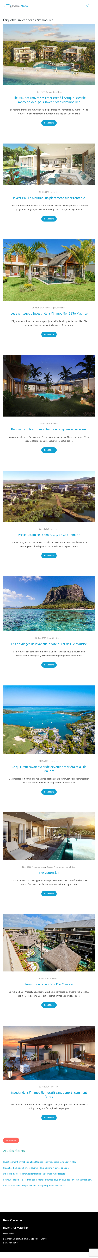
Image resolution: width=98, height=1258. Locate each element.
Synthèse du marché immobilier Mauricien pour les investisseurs (34, 1173)
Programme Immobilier (64, 867)
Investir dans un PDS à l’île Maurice (49, 984)
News (59, 92)
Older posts (11, 1140)
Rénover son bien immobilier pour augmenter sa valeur (49, 429)
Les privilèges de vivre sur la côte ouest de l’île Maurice (49, 644)
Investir (54, 192)
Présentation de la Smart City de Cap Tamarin (49, 534)
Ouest (59, 638)
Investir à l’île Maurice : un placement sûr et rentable (49, 198)
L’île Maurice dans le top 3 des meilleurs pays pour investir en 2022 (35, 1185)
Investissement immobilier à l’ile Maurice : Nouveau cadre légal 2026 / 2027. (40, 1161)
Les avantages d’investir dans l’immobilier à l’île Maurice (49, 313)
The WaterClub (49, 872)
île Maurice (51, 92)
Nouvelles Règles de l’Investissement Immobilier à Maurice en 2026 (36, 1167)
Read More (49, 122)
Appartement (38, 867)
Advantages (50, 307)
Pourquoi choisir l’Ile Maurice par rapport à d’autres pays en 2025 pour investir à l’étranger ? (47, 1179)
